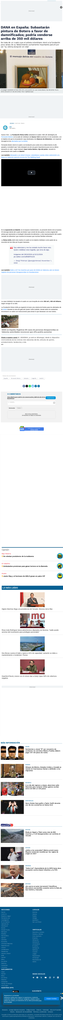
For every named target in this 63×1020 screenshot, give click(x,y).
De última (4, 961)
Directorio (5, 1009)
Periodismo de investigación (5, 919)
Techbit (3, 957)
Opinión (5, 549)
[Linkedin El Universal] (58, 978)
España (6, 378)
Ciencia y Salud (5, 953)
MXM (2, 955)
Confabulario (5, 949)
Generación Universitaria (36, 943)
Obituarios (35, 940)
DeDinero (35, 949)
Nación (3, 912)
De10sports (35, 948)
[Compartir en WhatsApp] (30, 386)
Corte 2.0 (4, 914)
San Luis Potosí (36, 922)
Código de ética (30, 1009)
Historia (12, 1011)
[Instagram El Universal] (50, 978)
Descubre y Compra (38, 932)
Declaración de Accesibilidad (24, 1011)
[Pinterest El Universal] (54, 978)
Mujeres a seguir (6, 916)
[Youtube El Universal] (45, 978)
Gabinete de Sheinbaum (5, 925)
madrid (41, 378)
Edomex (34, 912)
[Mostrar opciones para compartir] (61, 7)
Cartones (4, 939)
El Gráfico (35, 946)
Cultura (3, 947)
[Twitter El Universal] (41, 978)
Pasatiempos (36, 955)
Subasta (26, 378)
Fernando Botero (16, 378)
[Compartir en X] (27, 386)
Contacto (50, 1011)
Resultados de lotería (36, 960)
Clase (3, 971)
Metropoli (4, 931)
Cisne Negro (4, 985)
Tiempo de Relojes (6, 983)
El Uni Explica (5, 922)
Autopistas (4, 965)
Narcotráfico (5, 935)
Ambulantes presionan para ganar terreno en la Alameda (25, 566)
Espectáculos (5, 945)
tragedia (34, 378)
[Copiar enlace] (35, 386)
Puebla (34, 916)
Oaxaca (34, 914)
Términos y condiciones (39, 1011)
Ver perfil (12, 128)
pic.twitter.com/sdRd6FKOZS (24, 257)
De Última (4, 977)
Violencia (38, 1009)
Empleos (35, 938)
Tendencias (4, 951)
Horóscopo (35, 957)
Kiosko (4, 573)
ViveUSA (34, 951)
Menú (3, 959)
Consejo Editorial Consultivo (17, 1009)
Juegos (34, 953)
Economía (4, 941)
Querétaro (35, 920)
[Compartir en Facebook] (24, 386)
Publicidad (46, 1009)
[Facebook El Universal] (37, 978)
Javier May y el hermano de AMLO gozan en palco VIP (24, 576)
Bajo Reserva (6, 553)
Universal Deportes (7, 943)
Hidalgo (34, 918)
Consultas (4, 967)
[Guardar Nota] (38, 386)
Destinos (3, 963)
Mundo (12, 123)
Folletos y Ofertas (37, 934)
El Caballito (6, 563)
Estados (3, 933)
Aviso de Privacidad (55, 1009)
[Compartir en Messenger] (33, 386)
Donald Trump (5, 929)
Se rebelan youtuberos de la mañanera (18, 556)
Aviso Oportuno (36, 936)
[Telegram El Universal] (33, 978)
